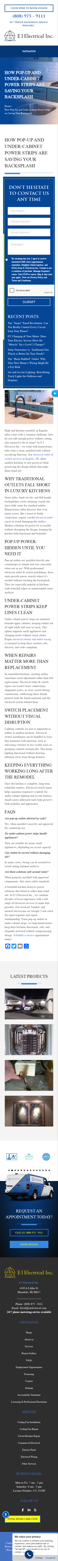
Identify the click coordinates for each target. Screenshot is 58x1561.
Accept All (50, 1558)
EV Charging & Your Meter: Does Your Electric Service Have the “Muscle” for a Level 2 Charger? (27, 340)
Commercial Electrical (29, 1442)
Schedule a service (23, 935)
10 (37, 1170)
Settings (39, 1558)
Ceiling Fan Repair (29, 1429)
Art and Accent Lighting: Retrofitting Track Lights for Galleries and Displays (29, 376)
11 (40, 1170)
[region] (29, 1547)
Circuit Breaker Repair (29, 1436)
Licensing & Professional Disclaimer (29, 1401)
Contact (29, 1381)
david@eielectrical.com (33, 1308)
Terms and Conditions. (21, 280)
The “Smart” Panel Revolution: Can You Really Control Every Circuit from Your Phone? (28, 327)
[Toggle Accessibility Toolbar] (5, 1514)
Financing (29, 1374)
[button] (55, 393)
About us (29, 1339)
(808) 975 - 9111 (29, 16)
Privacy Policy (36, 277)
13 (46, 1170)
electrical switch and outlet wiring (32, 639)
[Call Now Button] (29, 1554)
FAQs (29, 1360)
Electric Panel (29, 1449)
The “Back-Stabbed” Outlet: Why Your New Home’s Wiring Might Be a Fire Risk (28, 363)
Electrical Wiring (29, 1456)
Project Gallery (29, 1353)
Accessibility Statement (29, 1394)
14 (49, 1170)
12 (43, 1170)
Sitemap (29, 1388)
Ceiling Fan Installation (29, 1422)
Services (29, 1346)
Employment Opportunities (29, 1367)
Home (8, 106)
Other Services (29, 1463)
